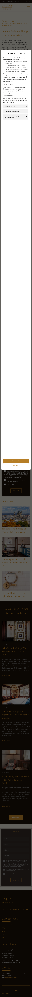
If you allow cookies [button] (9, 106)
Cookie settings (16, 465)
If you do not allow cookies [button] (11, 111)
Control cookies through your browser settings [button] (12, 117)
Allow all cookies (16, 461)
